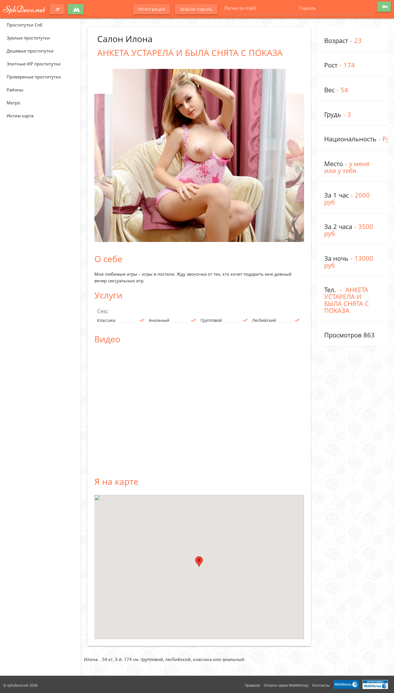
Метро (13, 103)
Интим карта (20, 116)
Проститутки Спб (24, 25)
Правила (252, 685)
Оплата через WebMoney (286, 685)
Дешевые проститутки (30, 51)
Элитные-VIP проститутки (34, 64)
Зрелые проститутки (28, 38)
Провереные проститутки (34, 77)
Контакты (321, 685)
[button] (199, 561)
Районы (15, 90)
